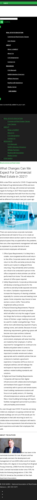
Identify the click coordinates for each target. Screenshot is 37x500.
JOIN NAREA (12, 91)
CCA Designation (13, 58)
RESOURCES (10, 66)
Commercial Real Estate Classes (18, 37)
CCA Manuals (12, 70)
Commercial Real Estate (11, 163)
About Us (11, 53)
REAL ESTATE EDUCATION (14, 32)
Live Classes (11, 41)
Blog (1, 163)
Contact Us (11, 62)
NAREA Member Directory (16, 74)
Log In (6, 3)
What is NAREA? (13, 49)
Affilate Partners (13, 78)
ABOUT (8, 45)
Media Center (12, 87)
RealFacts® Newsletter (15, 83)
